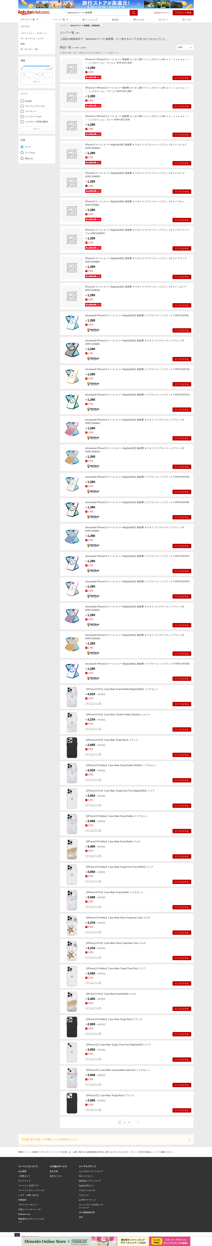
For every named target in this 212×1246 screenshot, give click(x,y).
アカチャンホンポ (87, 1190)
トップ (62, 26)
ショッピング (91, 19)
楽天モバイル (56, 1176)
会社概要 (22, 1171)
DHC (81, 1217)
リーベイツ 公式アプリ (28, 1185)
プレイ (165, 19)
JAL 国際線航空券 (87, 1212)
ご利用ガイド (24, 1176)
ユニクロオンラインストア (91, 1171)
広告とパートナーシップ (29, 1209)
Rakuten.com (24, 1214)
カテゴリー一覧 (28, 19)
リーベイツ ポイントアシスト (31, 1190)
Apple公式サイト (86, 1185)
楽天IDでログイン (162, 13)
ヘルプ (188, 19)
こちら (154, 1152)
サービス (140, 19)
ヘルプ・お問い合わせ (28, 1195)
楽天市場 (54, 1171)
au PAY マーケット (87, 1200)
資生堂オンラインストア (90, 1181)
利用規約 (22, 1200)
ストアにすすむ (182, 78)
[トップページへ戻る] (33, 13)
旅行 (117, 19)
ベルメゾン (84, 1195)
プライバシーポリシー (28, 1204)
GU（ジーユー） (86, 1176)
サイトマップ (24, 1181)
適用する (37, 82)
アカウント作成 (183, 12)
